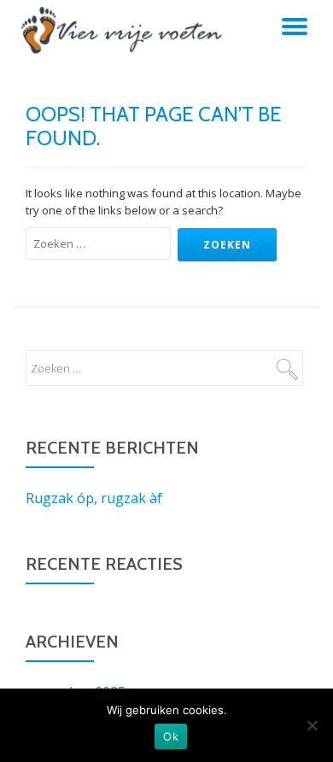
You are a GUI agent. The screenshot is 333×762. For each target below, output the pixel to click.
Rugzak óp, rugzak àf (94, 498)
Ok (170, 736)
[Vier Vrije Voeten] (122, 30)
